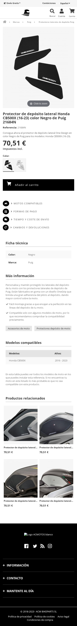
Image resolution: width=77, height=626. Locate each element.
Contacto (15, 578)
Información (18, 565)
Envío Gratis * (13, 3)
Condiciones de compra (40, 620)
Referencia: (10, 127)
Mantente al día (20, 591)
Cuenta (61, 16)
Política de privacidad (20, 616)
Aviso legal (63, 616)
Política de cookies (44, 616)
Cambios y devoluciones (31, 227)
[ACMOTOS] (25, 12)
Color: (6, 155)
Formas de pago (25, 211)
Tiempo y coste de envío (31, 219)
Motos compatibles (28, 203)
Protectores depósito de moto (53, 328)
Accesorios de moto (19, 328)
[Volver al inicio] (7, 22)
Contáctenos (49, 3)
